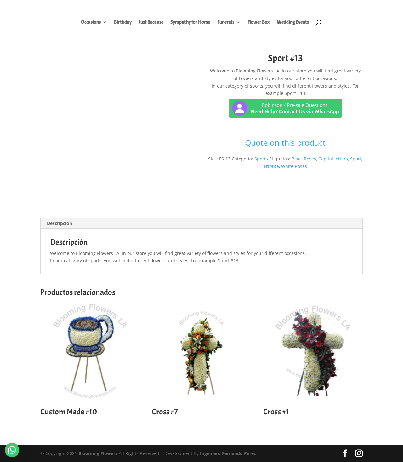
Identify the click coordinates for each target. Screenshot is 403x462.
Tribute (271, 166)
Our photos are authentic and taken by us (315, 6)
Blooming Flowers (97, 453)
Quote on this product (285, 142)
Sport (355, 159)
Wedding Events (293, 22)
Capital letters (333, 159)
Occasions (91, 22)
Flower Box (258, 22)
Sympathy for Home (190, 22)
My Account (259, 6)
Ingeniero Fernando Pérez (228, 453)
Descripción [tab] (59, 223)
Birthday (123, 22)
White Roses (294, 166)
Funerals (225, 22)
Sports (261, 159)
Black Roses (304, 159)
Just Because (151, 22)
